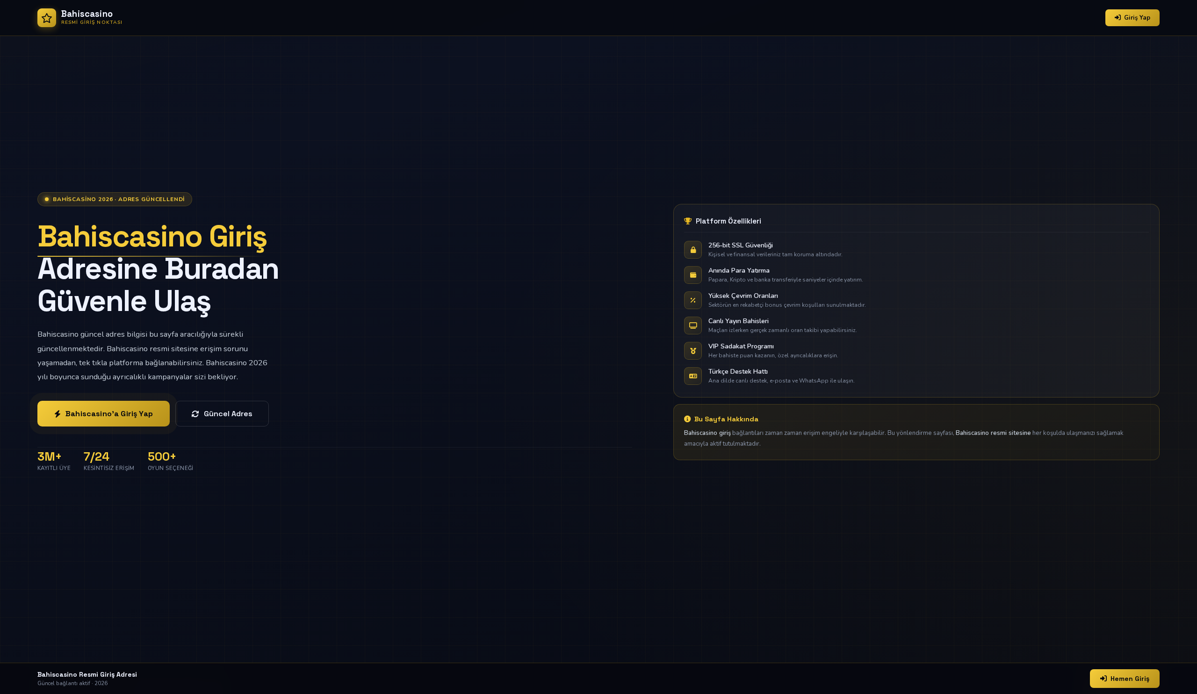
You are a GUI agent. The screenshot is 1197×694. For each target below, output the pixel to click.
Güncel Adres (228, 414)
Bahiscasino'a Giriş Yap (109, 414)
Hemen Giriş (1129, 678)
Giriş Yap (1137, 18)
